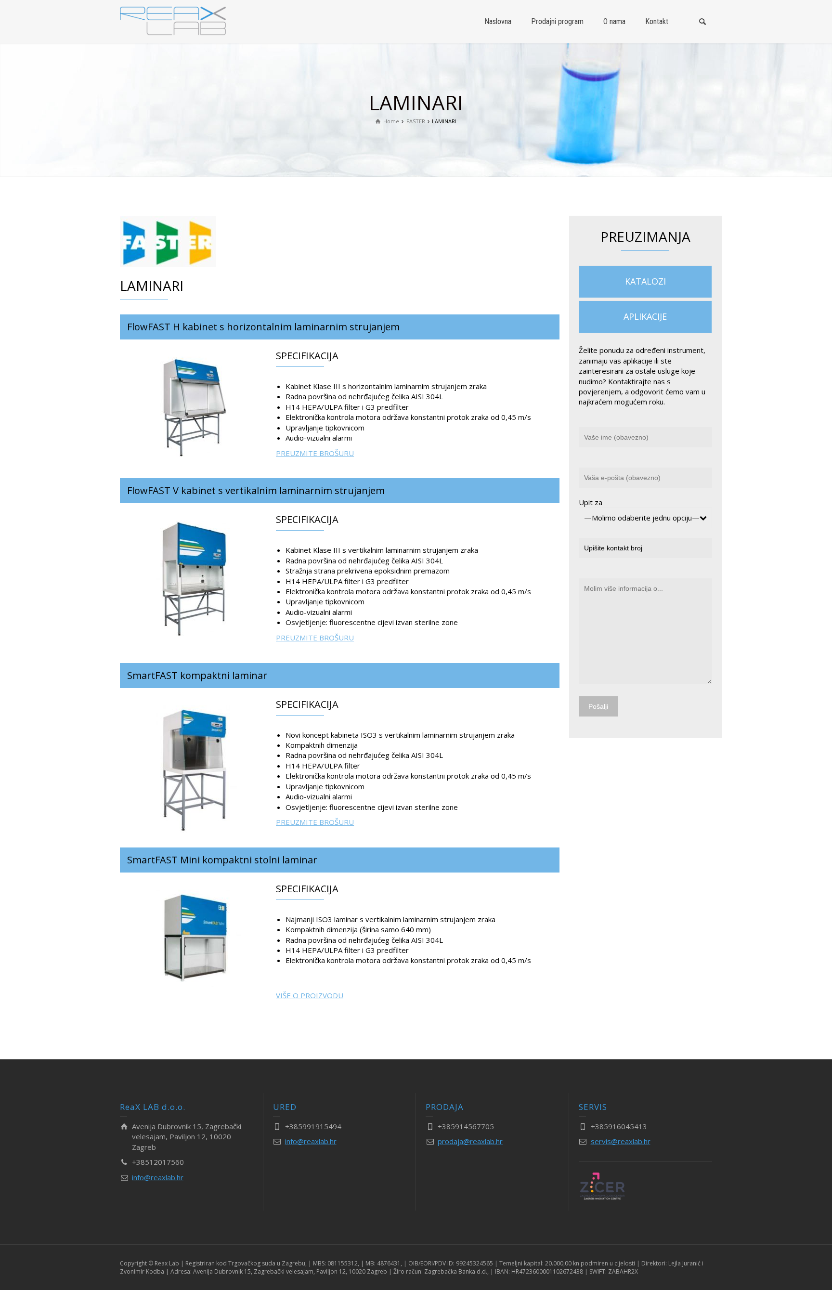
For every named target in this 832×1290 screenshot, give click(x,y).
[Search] (702, 22)
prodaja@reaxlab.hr (470, 1141)
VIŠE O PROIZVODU (309, 995)
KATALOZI (645, 281)
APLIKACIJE (645, 316)
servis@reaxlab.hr (620, 1141)
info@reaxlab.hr (157, 1177)
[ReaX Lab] (173, 21)
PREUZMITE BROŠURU (315, 453)
